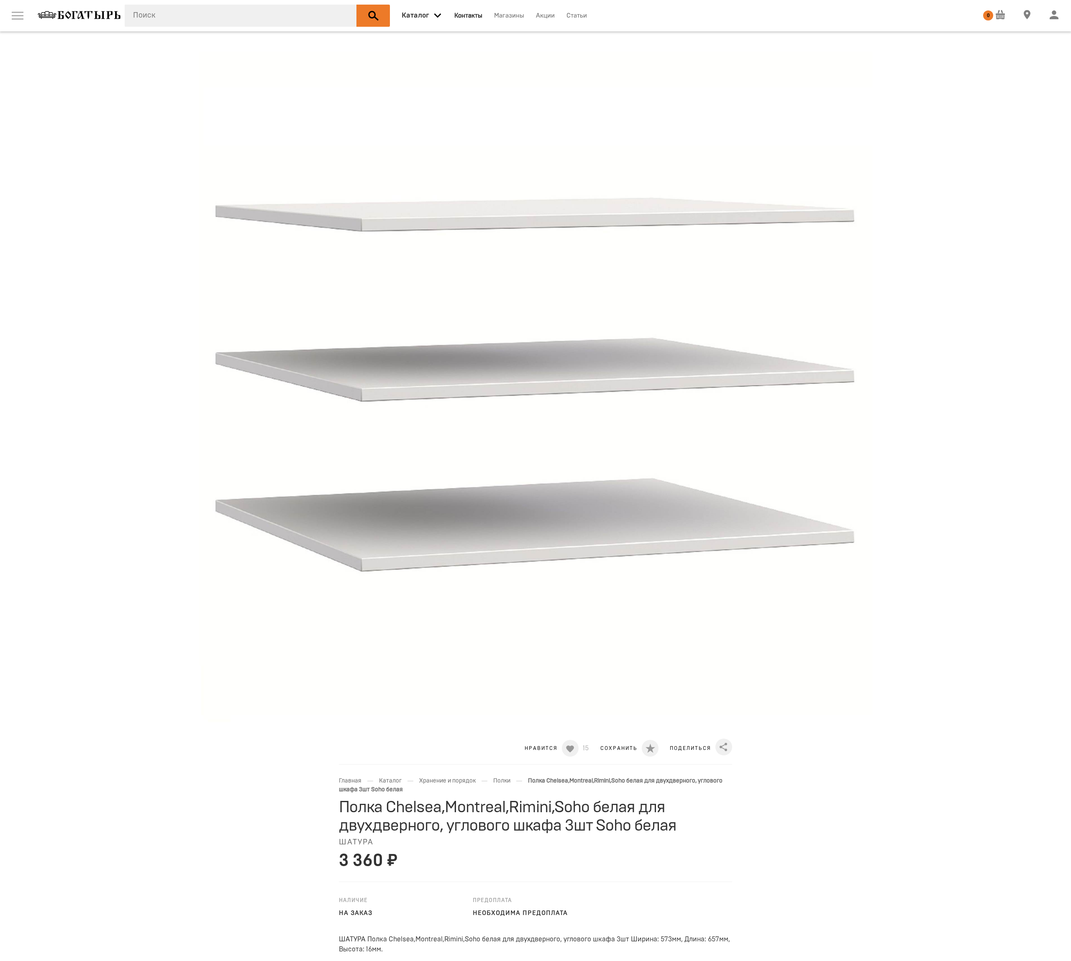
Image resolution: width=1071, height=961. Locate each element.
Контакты (468, 16)
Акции (545, 16)
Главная (350, 781)
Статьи (576, 16)
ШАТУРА (356, 842)
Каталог (390, 781)
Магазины (509, 16)
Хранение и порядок (447, 781)
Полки (501, 781)
